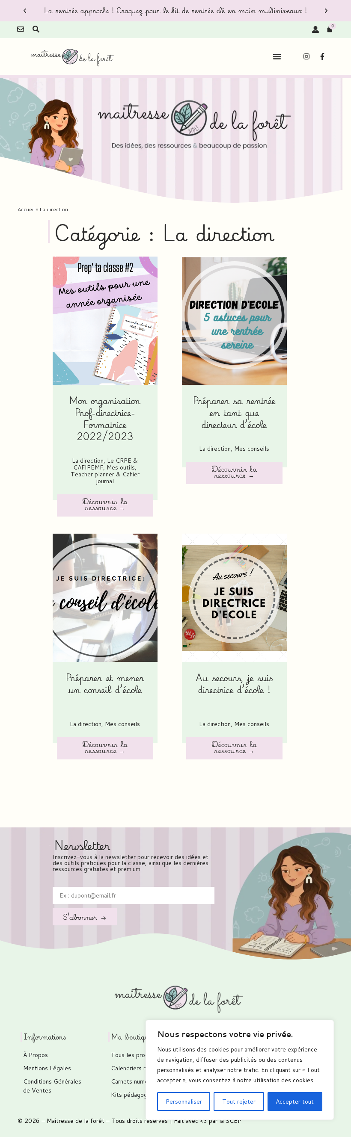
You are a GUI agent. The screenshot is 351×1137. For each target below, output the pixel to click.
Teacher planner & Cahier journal (105, 477)
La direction (88, 460)
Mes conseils (251, 448)
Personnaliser (184, 1101)
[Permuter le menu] (277, 56)
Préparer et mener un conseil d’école (105, 683)
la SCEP (230, 1120)
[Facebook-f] (322, 56)
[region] (240, 1070)
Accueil (26, 209)
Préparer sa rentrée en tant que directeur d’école (234, 412)
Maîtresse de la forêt (75, 1120)
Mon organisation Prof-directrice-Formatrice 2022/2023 (104, 418)
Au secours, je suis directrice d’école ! (234, 683)
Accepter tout (295, 1101)
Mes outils (121, 467)
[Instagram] (306, 56)
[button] (25, 11)
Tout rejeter (239, 1101)
